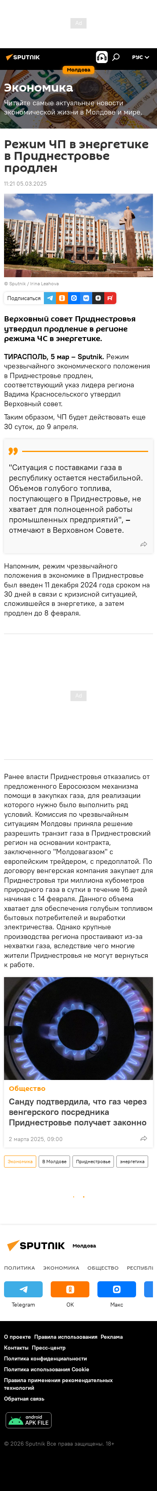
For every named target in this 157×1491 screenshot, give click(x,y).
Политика (19, 1267)
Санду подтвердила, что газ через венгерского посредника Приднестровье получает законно (78, 1111)
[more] (144, 544)
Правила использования (65, 1336)
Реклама (112, 1336)
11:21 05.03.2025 (25, 183)
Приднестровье (93, 1161)
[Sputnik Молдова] (24, 60)
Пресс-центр (49, 1347)
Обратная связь (24, 1398)
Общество (27, 1089)
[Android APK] (28, 1421)
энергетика (132, 1161)
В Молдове (54, 1161)
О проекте (17, 1336)
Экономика (20, 1161)
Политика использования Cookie (46, 1369)
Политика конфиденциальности (45, 1358)
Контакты (16, 1347)
